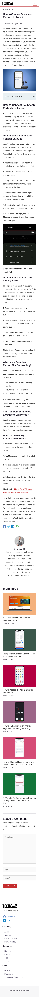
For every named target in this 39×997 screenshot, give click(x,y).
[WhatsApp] (17, 526)
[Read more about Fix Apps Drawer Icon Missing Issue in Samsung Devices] (19, 639)
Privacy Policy (10, 942)
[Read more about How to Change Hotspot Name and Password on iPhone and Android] (19, 748)
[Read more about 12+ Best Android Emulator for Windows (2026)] (19, 603)
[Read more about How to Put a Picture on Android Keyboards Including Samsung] (19, 712)
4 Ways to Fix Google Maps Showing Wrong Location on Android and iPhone (19, 800)
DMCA (7, 970)
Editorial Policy (10, 938)
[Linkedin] (12, 526)
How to (7, 951)
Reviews (7, 954)
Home (5, 9)
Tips (6, 958)
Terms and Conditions (13, 977)
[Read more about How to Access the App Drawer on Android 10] (19, 676)
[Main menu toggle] (35, 3)
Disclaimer (8, 974)
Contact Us (9, 935)
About (7, 932)
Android (11, 9)
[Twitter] (8, 526)
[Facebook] (4, 526)
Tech (6, 961)
